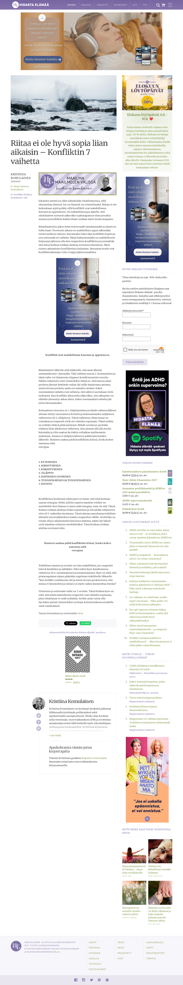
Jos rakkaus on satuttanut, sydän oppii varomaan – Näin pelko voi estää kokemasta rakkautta (148, 601)
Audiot (93, 942)
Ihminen (71, 4)
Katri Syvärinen (129, 917)
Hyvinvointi (120, 4)
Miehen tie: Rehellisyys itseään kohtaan (159, 869)
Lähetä (86, 623)
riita (25, 198)
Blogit (16, 186)
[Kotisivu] (38, 715)
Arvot (120, 942)
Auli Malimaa (154, 924)
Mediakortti (124, 952)
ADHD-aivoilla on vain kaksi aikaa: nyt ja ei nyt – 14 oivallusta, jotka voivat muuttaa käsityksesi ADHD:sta (150, 534)
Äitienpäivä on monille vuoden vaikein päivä (131, 911)
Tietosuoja (95, 963)
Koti (135, 4)
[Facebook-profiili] (38, 722)
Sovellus (94, 958)
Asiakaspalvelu (155, 942)
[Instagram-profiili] (38, 728)
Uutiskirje (94, 952)
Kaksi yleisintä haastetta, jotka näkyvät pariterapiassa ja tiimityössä (147, 685)
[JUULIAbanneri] (147, 412)
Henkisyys (102, 4)
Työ (145, 4)
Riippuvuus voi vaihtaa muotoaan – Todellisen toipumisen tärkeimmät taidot (149, 722)
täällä (55, 951)
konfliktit (18, 194)
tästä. (80, 613)
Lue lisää (55, 735)
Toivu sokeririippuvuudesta (145, 697)
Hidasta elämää (36, 5)
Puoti (120, 958)
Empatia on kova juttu (94, 758)
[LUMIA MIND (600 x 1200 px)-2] (77, 300)
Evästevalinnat (97, 969)
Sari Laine (126, 876)
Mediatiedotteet (155, 952)
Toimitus (151, 958)
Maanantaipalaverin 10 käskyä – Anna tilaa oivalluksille (134, 869)
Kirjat (120, 947)
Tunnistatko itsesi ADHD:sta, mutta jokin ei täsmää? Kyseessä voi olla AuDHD (149, 546)
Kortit (150, 947)
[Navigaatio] (170, 5)
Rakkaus (86, 4)
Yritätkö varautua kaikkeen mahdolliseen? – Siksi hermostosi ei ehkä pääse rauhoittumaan (150, 642)
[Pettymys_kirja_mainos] (147, 779)
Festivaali (94, 947)
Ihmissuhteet (17, 189)
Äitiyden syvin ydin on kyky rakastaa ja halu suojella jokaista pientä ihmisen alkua (159, 914)
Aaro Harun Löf (155, 876)
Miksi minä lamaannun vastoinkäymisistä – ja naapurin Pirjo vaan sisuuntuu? (148, 629)
